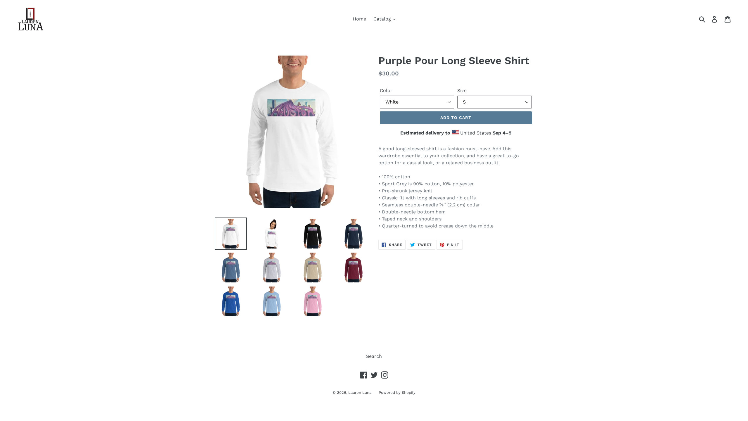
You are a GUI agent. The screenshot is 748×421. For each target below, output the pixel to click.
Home (359, 19)
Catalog (382, 19)
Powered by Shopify (397, 392)
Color (386, 90)
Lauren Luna (359, 392)
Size (462, 90)
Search (374, 356)
